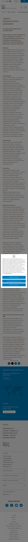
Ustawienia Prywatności (14, 277)
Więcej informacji (8, 273)
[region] (14, 271)
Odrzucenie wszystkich (14, 284)
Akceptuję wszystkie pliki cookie (14, 281)
